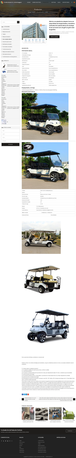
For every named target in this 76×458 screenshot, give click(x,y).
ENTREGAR (10, 144)
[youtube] (8, 441)
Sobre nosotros (36, 2)
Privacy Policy (21, 452)
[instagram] (10, 441)
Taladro (4, 34)
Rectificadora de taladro (7, 44)
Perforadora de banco (7, 54)
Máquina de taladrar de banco (8, 51)
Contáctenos (65, 2)
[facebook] (1, 441)
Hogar (28, 2)
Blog (59, 2)
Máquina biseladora (6, 36)
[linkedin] (3, 441)
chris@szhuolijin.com (48, 456)
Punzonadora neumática (7, 46)
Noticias (53, 2)
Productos (45, 2)
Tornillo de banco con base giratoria (10, 56)
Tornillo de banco (6, 29)
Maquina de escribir (6, 31)
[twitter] (5, 441)
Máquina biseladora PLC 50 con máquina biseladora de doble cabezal (30, 399)
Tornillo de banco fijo (7, 49)
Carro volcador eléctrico (40, 12)
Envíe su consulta (54, 36)
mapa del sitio (21, 450)
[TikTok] (12, 441)
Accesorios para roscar (7, 41)
